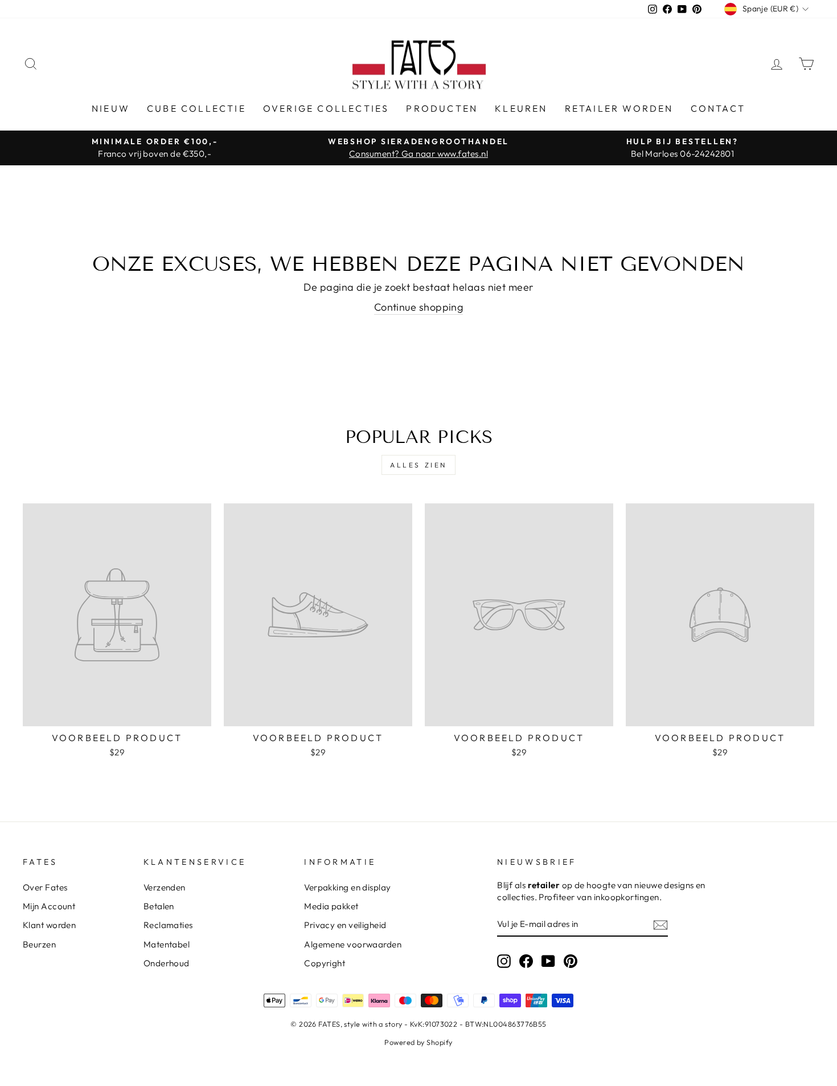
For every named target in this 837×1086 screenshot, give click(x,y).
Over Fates (45, 887)
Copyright (324, 963)
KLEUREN (521, 108)
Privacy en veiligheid (345, 925)
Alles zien (418, 465)
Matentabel (166, 944)
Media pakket (331, 906)
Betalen (158, 906)
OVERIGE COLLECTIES (326, 108)
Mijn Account (49, 906)
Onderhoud (166, 963)
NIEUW (111, 108)
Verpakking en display (347, 887)
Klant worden (49, 925)
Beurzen (39, 944)
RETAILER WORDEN (619, 108)
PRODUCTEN (442, 108)
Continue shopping (418, 307)
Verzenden (164, 887)
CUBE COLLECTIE (196, 108)
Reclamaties (168, 925)
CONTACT (718, 108)
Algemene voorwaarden (352, 944)
